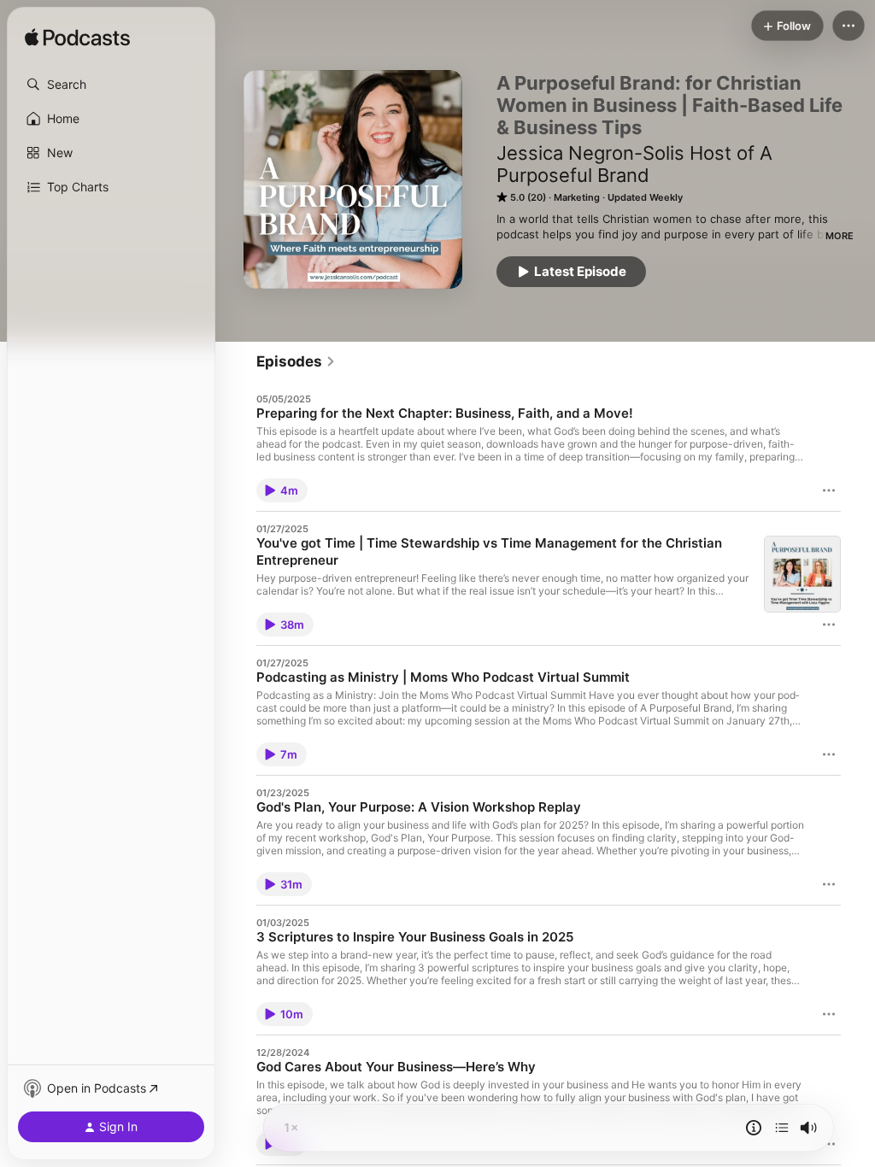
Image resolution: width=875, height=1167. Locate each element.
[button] (111, 84)
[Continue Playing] (782, 1128)
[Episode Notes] (753, 1128)
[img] (77, 38)
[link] (296, 361)
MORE (839, 236)
